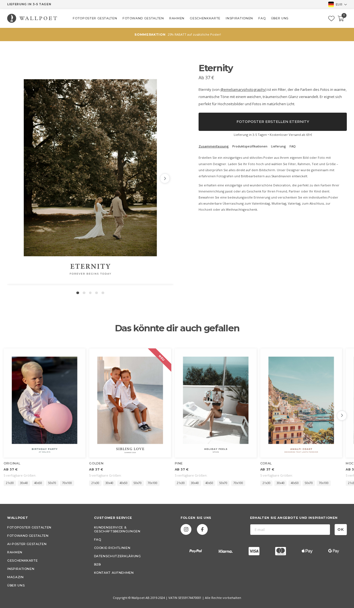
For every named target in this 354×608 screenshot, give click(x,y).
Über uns (16, 585)
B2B (97, 564)
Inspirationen (20, 569)
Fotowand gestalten (28, 536)
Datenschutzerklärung (117, 556)
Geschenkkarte (22, 560)
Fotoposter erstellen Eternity (272, 121)
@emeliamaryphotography (243, 89)
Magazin (15, 577)
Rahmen (14, 552)
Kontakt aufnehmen (114, 573)
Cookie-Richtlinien (112, 548)
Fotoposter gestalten (29, 527)
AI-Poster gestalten (26, 544)
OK (340, 529)
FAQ (97, 539)
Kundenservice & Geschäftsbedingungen (117, 529)
